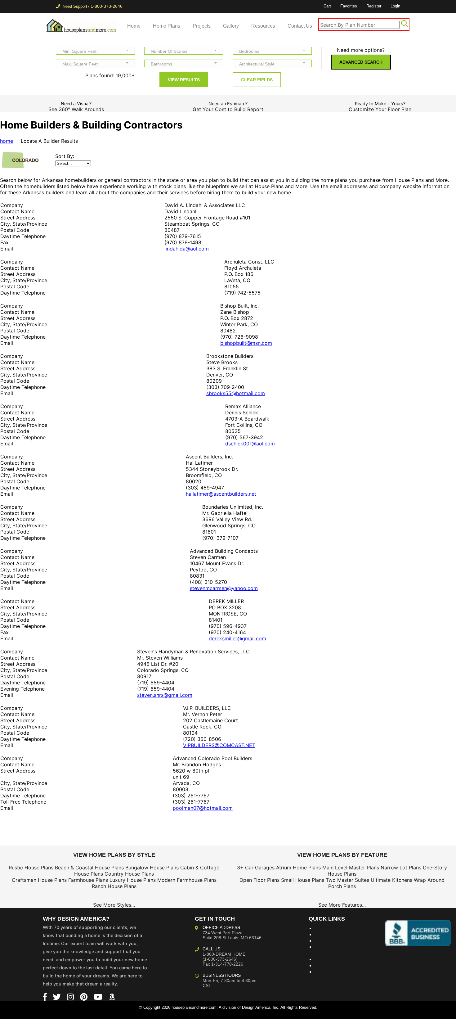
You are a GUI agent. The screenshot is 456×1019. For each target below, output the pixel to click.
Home (134, 26)
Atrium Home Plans (298, 867)
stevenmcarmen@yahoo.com (224, 588)
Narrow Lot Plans (401, 867)
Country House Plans (129, 874)
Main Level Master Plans (350, 867)
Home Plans (166, 26)
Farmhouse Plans (88, 880)
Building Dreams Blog (340, 928)
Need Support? (92, 6)
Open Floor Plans (259, 880)
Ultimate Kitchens (391, 880)
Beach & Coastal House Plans (89, 867)
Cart (327, 6)
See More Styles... (114, 905)
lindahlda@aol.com (186, 249)
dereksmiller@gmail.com (237, 638)
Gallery (231, 26)
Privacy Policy (331, 971)
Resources (263, 26)
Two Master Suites (347, 880)
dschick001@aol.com (250, 443)
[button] (95, 51)
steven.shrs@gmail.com (164, 695)
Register (373, 6)
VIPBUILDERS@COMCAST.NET (219, 745)
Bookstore (327, 934)
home (6, 141)
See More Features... (342, 905)
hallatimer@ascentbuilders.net (221, 494)
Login (395, 6)
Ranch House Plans (114, 886)
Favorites (348, 6)
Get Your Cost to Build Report (228, 109)
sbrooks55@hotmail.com (235, 393)
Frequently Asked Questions (335, 950)
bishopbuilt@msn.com (246, 343)
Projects (202, 26)
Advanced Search (360, 62)
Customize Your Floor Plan (380, 109)
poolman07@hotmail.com (203, 808)
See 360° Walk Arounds (76, 109)
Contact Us (300, 26)
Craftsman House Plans (39, 880)
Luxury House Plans (133, 880)
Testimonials (329, 959)
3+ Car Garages (256, 867)
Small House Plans (302, 880)
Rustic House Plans (31, 867)
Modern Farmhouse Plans (187, 880)
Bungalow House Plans (152, 867)
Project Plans (330, 940)
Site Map (325, 965)
